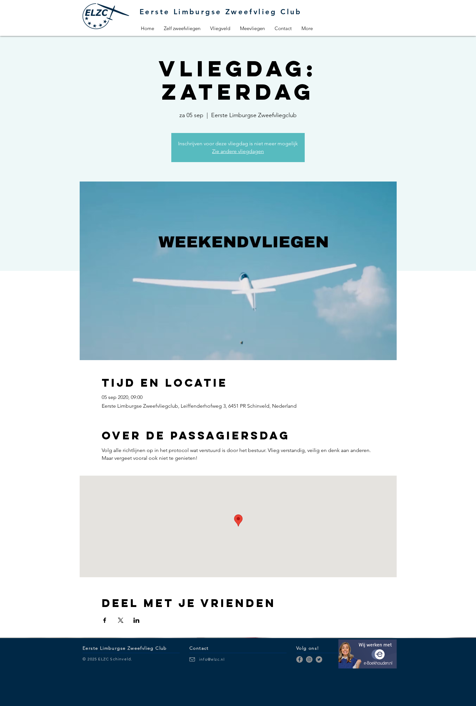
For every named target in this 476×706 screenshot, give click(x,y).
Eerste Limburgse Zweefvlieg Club (221, 11)
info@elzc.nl (212, 659)
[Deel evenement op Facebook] (105, 620)
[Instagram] (309, 659)
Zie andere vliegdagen (238, 151)
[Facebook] (299, 659)
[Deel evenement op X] (121, 620)
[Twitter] (319, 659)
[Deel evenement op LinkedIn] (136, 620)
